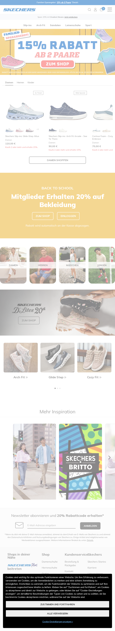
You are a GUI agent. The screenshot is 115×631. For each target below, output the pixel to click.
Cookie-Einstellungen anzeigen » (57, 621)
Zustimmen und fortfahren (57, 604)
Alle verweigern (57, 613)
